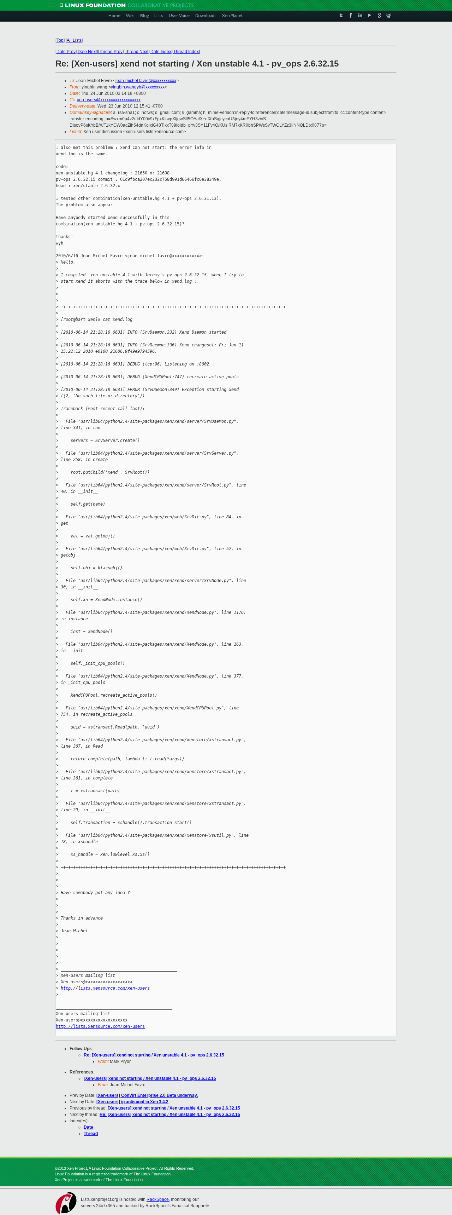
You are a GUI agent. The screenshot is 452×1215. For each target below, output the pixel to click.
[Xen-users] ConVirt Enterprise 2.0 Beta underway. (147, 1095)
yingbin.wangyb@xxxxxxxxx (138, 87)
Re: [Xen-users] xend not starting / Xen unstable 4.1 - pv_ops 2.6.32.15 (154, 1055)
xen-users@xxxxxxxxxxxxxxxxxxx (109, 99)
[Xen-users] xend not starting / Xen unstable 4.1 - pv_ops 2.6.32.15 (150, 1078)
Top (60, 40)
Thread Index (186, 51)
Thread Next (136, 51)
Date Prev (66, 51)
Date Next (87, 51)
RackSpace (158, 1199)
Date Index (160, 51)
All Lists (74, 40)
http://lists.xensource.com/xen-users (105, 988)
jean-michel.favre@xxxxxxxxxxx (145, 80)
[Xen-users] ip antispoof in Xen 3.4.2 (132, 1101)
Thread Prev (111, 51)
